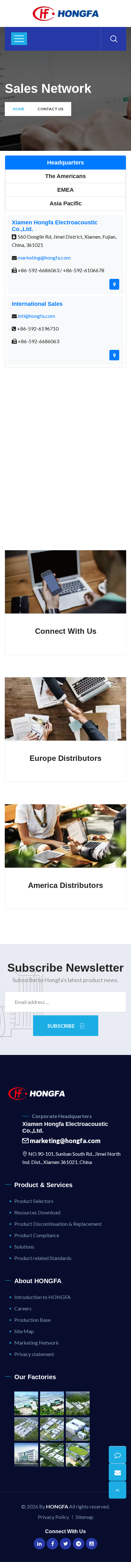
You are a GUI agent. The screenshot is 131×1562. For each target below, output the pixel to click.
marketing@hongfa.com (44, 257)
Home (18, 108)
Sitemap (84, 1517)
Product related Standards (43, 1258)
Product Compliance (36, 1235)
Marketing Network (36, 1343)
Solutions (24, 1247)
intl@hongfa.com (36, 316)
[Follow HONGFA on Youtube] (91, 1543)
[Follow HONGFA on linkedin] (39, 1543)
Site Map (24, 1331)
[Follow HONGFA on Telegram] (78, 1543)
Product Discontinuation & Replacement (58, 1224)
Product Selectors (33, 1201)
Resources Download (37, 1212)
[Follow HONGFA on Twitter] (65, 1543)
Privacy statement (34, 1354)
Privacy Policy (53, 1517)
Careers (22, 1308)
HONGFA (57, 1506)
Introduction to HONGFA (42, 1297)
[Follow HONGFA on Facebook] (52, 1543)
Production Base (32, 1320)
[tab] (65, 163)
